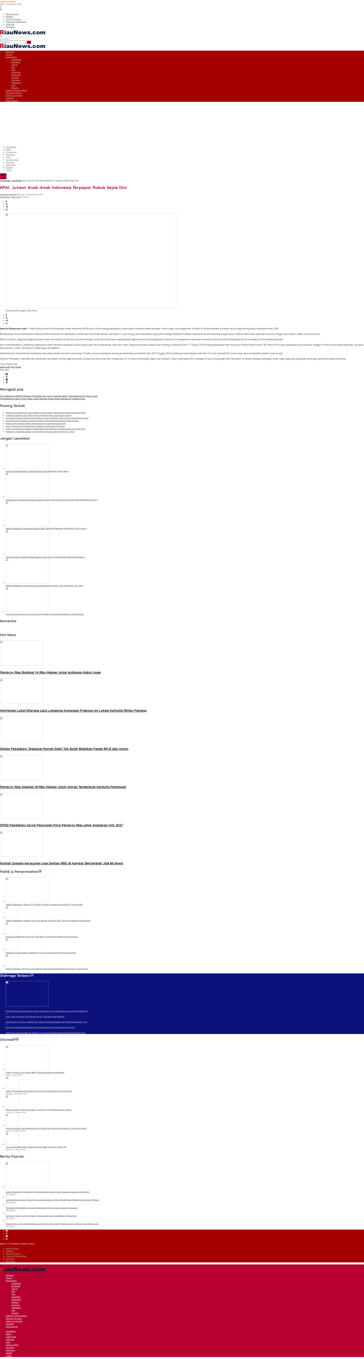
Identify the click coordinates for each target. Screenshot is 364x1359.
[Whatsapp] (7, 209)
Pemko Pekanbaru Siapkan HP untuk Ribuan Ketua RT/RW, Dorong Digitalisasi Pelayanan (48, 920)
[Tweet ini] (7, 204)
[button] (29, 42)
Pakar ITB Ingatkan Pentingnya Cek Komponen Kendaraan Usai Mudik (39, 1091)
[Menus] (1, 6)
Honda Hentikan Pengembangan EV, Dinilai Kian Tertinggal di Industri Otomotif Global (46, 1128)
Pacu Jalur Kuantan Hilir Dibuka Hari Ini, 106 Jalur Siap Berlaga (35, 1016)
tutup (3, 175)
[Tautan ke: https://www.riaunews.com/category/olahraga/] (32, 975)
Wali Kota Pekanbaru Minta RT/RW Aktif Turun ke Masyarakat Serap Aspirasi (42, 936)
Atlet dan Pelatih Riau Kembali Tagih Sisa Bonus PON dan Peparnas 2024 (40, 1027)
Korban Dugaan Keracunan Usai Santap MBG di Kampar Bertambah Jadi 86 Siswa (45, 614)
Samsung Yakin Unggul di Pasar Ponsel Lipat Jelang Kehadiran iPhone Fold (41, 1215)
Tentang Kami (12, 1248)
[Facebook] (7, 374)
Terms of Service (13, 1253)
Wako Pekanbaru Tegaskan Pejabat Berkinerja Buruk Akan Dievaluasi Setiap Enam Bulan (47, 1192)
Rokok (18, 367)
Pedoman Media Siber (16, 1256)
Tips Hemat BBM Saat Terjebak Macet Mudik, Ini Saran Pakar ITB (36, 1147)
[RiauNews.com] (22, 33)
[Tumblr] (7, 379)
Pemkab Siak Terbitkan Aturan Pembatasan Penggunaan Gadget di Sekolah (41, 1208)
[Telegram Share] (7, 207)
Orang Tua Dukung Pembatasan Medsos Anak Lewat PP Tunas (35, 426)
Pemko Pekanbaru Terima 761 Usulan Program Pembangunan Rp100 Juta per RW (44, 904)
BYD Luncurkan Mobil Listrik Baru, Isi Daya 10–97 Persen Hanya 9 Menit (38, 1109)
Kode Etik (10, 1258)
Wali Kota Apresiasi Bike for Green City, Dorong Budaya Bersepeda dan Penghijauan (45, 1032)
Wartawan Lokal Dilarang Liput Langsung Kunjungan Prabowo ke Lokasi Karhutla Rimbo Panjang (52, 500)
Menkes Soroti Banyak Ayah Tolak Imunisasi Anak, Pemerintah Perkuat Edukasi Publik (45, 412)
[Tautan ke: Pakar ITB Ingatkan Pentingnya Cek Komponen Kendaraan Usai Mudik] (12, 1088)
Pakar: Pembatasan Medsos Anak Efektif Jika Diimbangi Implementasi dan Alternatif (45, 429)
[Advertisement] (182, 124)
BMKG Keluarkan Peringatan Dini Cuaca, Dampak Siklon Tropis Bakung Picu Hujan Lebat (48, 396)
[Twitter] (7, 377)
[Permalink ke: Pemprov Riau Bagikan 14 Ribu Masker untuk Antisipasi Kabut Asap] (27, 468)
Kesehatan (5, 197)
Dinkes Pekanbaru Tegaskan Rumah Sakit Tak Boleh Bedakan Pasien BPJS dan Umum (46, 528)
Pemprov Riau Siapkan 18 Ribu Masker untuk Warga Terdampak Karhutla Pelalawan (45, 557)
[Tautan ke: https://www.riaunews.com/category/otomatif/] (17, 1039)
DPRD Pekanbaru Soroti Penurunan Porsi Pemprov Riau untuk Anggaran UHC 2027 (44, 585)
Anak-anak (5, 367)
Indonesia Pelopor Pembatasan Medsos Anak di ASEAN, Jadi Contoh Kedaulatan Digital (47, 418)
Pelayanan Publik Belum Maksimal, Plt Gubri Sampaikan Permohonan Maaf (41, 952)
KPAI (12, 367)
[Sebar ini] (6, 201)
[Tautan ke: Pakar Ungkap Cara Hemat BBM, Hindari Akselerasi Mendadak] (27, 1069)
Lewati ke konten (8, 1)
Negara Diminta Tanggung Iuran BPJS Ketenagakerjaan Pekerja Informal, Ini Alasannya (47, 968)
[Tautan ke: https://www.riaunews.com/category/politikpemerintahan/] (40, 871)
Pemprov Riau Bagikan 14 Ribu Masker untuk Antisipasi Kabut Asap (37, 471)
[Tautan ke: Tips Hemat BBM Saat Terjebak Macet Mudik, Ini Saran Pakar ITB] (12, 1144)
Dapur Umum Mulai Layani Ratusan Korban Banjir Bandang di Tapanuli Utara (42, 398)
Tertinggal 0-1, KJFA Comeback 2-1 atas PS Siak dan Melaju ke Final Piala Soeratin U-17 (46, 1022)
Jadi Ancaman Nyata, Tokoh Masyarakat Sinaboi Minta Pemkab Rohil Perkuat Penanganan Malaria (52, 1200)
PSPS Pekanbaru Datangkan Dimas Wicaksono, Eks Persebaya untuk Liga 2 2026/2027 (47, 1011)
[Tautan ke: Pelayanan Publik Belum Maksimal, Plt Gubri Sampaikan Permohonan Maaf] (12, 950)
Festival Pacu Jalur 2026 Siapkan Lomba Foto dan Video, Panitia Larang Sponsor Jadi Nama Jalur (52, 1223)
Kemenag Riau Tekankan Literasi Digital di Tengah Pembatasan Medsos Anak (42, 420)
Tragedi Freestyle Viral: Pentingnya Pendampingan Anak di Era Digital (38, 415)
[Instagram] (7, 382)
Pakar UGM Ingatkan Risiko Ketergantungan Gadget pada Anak (36, 423)
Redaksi (9, 1251)
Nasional (15, 197)
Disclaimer (10, 1261)
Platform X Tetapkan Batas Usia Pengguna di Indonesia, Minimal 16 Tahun (40, 431)
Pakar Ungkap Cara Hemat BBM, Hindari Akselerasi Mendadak (35, 1072)
